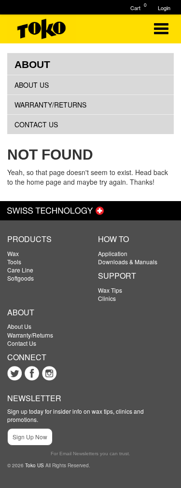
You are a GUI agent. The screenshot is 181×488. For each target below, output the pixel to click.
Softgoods (20, 278)
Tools (14, 262)
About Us (31, 85)
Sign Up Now (30, 437)
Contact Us (36, 124)
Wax (13, 253)
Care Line (20, 270)
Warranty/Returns (50, 104)
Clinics (107, 298)
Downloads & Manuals (127, 262)
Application (112, 253)
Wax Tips (110, 290)
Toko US (34, 465)
